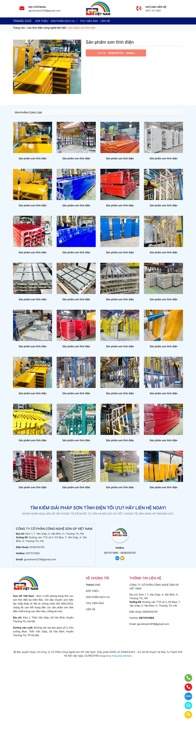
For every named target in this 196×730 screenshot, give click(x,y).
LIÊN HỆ (105, 20)
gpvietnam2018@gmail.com (40, 559)
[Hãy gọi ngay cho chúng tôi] (186, 687)
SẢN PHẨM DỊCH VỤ (63, 20)
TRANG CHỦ (22, 21)
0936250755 (115, 52)
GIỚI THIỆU (41, 20)
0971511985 (33, 553)
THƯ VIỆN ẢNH (89, 20)
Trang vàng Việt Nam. (122, 656)
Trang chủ (19, 27)
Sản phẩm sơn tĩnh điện (33, 158)
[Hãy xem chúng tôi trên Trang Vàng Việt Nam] (186, 715)
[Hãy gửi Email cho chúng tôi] (186, 705)
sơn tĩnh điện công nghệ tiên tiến (46, 27)
